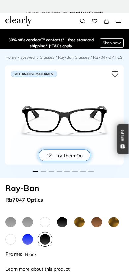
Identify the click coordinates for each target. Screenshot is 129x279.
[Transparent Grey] (10, 222)
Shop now (112, 38)
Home (11, 57)
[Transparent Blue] (27, 239)
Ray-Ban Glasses (73, 57)
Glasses (47, 57)
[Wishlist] (94, 21)
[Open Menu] (118, 21)
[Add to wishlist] (115, 74)
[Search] (82, 21)
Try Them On (69, 155)
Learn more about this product (37, 269)
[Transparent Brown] (96, 222)
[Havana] (79, 222)
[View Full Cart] (106, 21)
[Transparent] (45, 222)
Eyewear (28, 57)
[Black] (62, 222)
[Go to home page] (18, 21)
